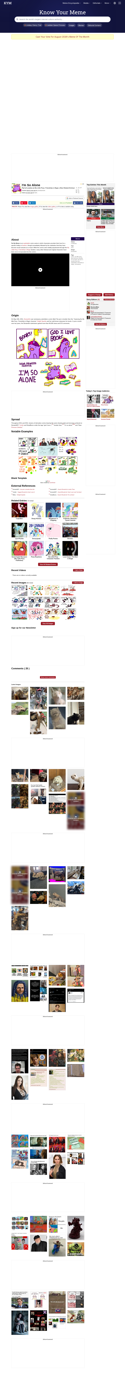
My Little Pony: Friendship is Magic (47, 188)
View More (100, 227)
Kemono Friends (105, 419)
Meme (78, 239)
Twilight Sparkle (41, 321)
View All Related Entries (48, 564)
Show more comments (48, 677)
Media (86, 3)
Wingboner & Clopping (53, 519)
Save (24, 203)
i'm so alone (74, 259)
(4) (99, 299)
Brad (92, 311)
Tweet (33, 203)
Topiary (89, 220)
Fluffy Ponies (53, 538)
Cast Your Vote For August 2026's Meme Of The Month (62, 37)
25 (78, 192)
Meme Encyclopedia (71, 3)
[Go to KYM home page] (8, 4)
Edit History (109, 295)
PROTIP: (14, 206)
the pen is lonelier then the (77, 260)
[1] (11, 488)
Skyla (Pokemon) (91, 419)
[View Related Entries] (67, 188)
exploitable (74, 262)
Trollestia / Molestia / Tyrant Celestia (70, 519)
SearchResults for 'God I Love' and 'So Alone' (70, 492)
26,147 (80, 187)
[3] (11, 494)
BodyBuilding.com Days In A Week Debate (93, 405)
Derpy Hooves (36, 518)
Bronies (70, 538)
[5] (73, 424)
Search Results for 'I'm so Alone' (66, 495)
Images (71, 25)
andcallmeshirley (96, 316)
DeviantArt (74, 251)
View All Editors (100, 324)
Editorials (96, 3)
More (106, 3)
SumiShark (52, 482)
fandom (24, 245)
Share (16, 203)
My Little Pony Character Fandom (53, 557)
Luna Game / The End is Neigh (70, 557)
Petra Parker (104, 405)
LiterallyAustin (41, 190)
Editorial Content (94, 25)
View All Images (47, 623)
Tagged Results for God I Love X (26, 492)
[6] (74, 424)
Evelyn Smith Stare (92, 206)
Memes (81, 25)
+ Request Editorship (109, 299)
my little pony (78, 256)
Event (107, 218)
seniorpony (78, 264)
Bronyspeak (36, 538)
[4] (63, 424)
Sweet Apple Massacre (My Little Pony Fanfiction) (19, 558)
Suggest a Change (94, 295)
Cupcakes (19, 518)
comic (72, 256)
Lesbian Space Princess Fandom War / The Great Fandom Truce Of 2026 (107, 222)
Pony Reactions (36, 557)
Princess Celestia (16, 427)
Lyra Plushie (19, 538)
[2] (52, 424)
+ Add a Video (78, 570)
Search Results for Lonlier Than (66, 489)
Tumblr (21, 425)
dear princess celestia (77, 258)
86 (78, 191)
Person (94, 218)
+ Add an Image (78, 582)
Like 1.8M (78, 203)
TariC (35, 192)
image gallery (34, 206)
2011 (72, 247)
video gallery (52, 206)
